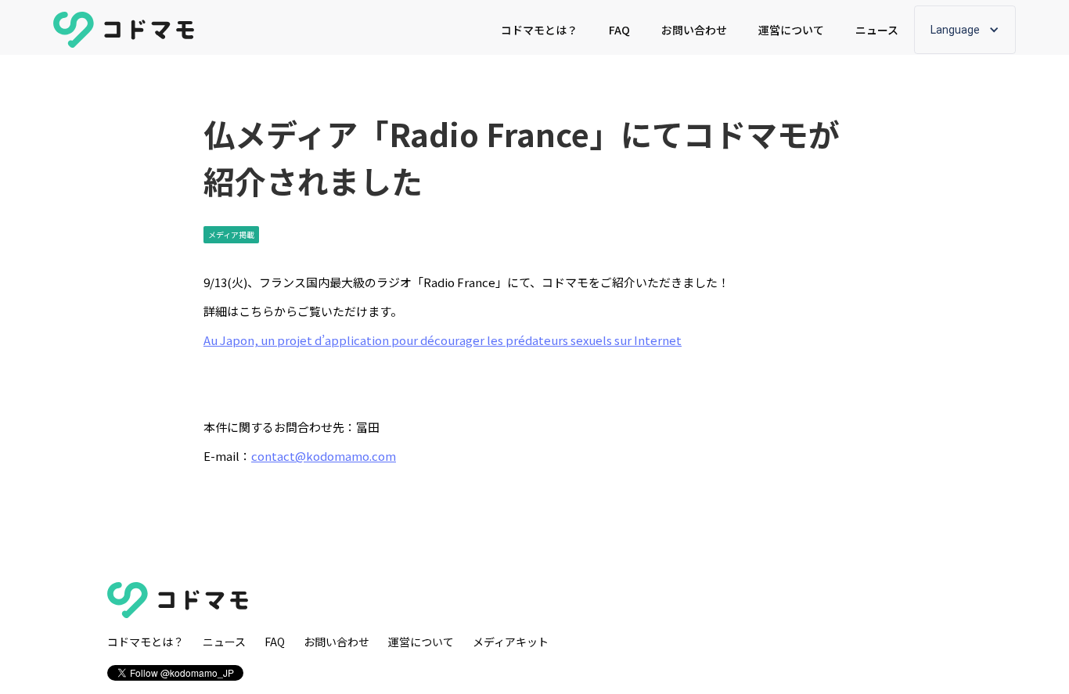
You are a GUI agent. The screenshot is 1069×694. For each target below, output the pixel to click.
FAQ (619, 30)
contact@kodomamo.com (323, 456)
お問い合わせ (694, 30)
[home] (123, 30)
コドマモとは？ (539, 30)
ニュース (876, 30)
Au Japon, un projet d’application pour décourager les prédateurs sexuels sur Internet (442, 340)
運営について (791, 30)
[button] (965, 29)
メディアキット (511, 641)
